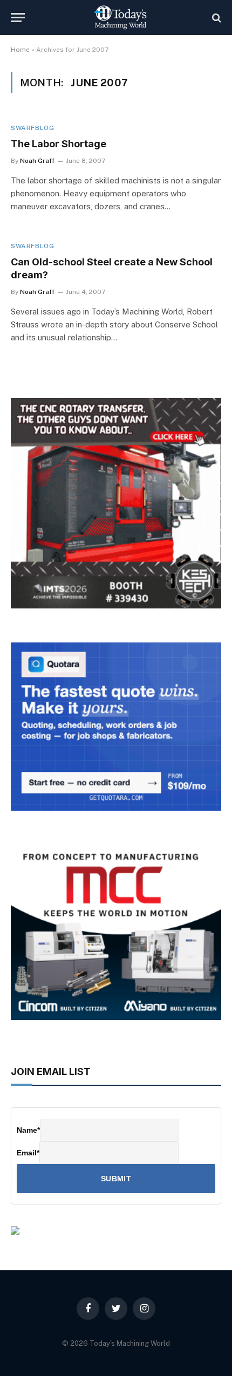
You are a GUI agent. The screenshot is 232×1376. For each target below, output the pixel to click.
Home (20, 49)
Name (28, 1130)
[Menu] (18, 17)
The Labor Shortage (58, 143)
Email (28, 1152)
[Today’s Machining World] (120, 17)
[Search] (215, 17)
